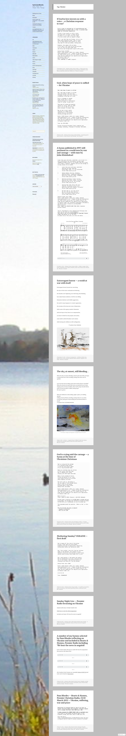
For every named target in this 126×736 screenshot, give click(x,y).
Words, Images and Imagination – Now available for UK (38, 20)
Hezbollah (62, 267)
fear (87, 68)
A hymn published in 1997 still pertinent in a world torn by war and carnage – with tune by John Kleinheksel (72, 151)
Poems (34, 63)
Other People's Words (37, 59)
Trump (65, 136)
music (34, 57)
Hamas (58, 267)
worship (34, 75)
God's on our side (63, 510)
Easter (34, 49)
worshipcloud (39, 175)
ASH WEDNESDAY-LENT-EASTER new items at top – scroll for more (38, 42)
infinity (58, 441)
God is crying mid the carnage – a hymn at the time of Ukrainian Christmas (73, 456)
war (74, 70)
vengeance (82, 358)
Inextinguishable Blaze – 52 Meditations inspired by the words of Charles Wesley (38, 30)
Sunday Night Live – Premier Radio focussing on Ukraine (70, 602)
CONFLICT (77, 440)
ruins (79, 267)
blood (73, 440)
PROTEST (83, 69)
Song (34, 67)
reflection (59, 683)
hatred (58, 136)
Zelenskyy (74, 136)
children (79, 357)
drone (84, 68)
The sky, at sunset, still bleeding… (73, 371)
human (62, 69)
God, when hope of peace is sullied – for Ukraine (73, 84)
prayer (76, 267)
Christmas (35, 47)
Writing (34, 77)
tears (68, 70)
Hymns (34, 51)
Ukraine (71, 70)
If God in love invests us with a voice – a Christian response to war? (71, 21)
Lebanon (69, 267)
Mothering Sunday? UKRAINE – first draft (72, 537)
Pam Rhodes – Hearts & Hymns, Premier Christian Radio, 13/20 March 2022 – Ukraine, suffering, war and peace (72, 699)
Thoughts (34, 71)
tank (66, 70)
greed (87, 134)
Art (33, 39)
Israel (75, 69)
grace (58, 69)
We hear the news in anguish (70, 507)
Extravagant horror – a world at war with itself (72, 281)
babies (80, 266)
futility (83, 357)
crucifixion (81, 586)
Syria (84, 267)
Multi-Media (35, 55)
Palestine (79, 69)
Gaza (85, 357)
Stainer (34, 161)
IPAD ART (34, 53)
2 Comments (60, 589)
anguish (70, 440)
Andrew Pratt (59, 622)
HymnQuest (35, 147)
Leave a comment (79, 70)
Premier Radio (85, 682)
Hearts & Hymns (66, 682)
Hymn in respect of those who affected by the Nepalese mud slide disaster (38, 90)
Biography (35, 17)
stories (61, 524)
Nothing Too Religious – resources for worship (37, 24)
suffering (81, 588)
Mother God (59, 588)
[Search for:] (39, 131)
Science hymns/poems (37, 65)
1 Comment (80, 136)
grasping (84, 134)
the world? (75, 441)
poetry (83, 728)
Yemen (58, 359)
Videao (72, 729)
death (80, 440)
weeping (70, 524)
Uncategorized (35, 73)
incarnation (86, 586)
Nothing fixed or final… (37, 13)
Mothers (72, 267)
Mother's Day (64, 588)
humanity (66, 69)
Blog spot (34, 194)
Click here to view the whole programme (67, 611)
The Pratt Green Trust (37, 142)
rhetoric (61, 136)
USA (71, 136)
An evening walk (36, 94)
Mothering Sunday (71, 588)
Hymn (64, 622)
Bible (34, 45)
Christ (81, 68)
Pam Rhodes (67, 622)
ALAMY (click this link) (39, 174)
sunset (71, 441)
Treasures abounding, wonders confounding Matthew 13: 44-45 (38, 106)
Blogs (34, 15)
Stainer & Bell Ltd (81, 672)
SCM (38, 164)
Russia (58, 70)
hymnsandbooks (38, 5)
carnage (83, 266)
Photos (34, 61)
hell (60, 69)
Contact (34, 27)
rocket (86, 69)
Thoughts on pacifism (64, 509)
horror (61, 358)
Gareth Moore (70, 728)
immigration (71, 69)
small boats (62, 70)
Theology (34, 69)
